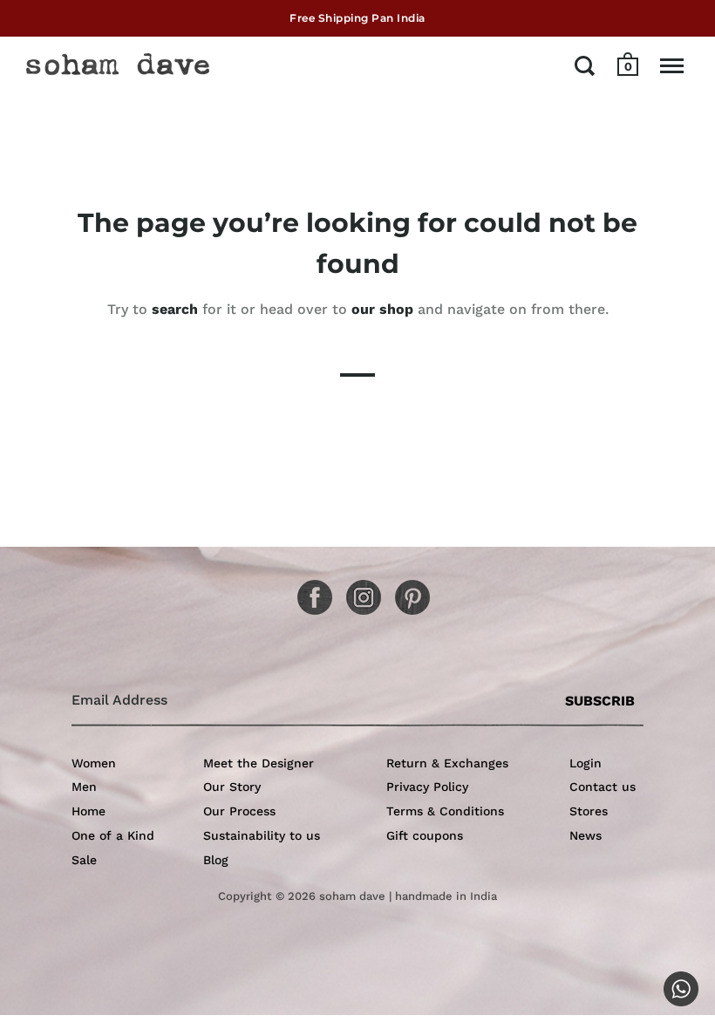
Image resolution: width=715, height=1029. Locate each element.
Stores (588, 811)
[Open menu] (672, 65)
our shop (382, 309)
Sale (84, 860)
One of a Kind (113, 835)
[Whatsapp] (675, 982)
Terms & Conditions (445, 811)
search (175, 309)
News (585, 835)
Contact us (602, 787)
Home (89, 811)
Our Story (232, 787)
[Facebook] (308, 591)
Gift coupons (424, 835)
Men (84, 787)
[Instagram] (357, 591)
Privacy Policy (427, 787)
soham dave (352, 896)
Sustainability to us (261, 835)
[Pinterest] (406, 591)
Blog (215, 860)
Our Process (239, 811)
